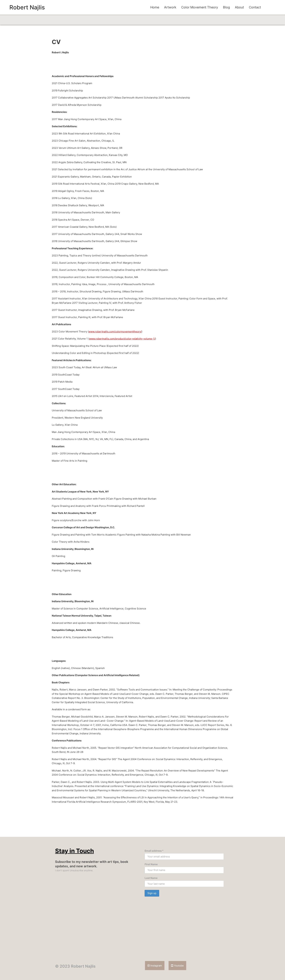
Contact (255, 7)
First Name (151, 864)
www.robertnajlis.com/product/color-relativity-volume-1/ (122, 338)
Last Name (151, 878)
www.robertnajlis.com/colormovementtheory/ (115, 331)
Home (154, 7)
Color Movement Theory (199, 7)
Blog (226, 7)
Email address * (154, 850)
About (239, 7)
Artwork (170, 7)
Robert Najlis (27, 7)
